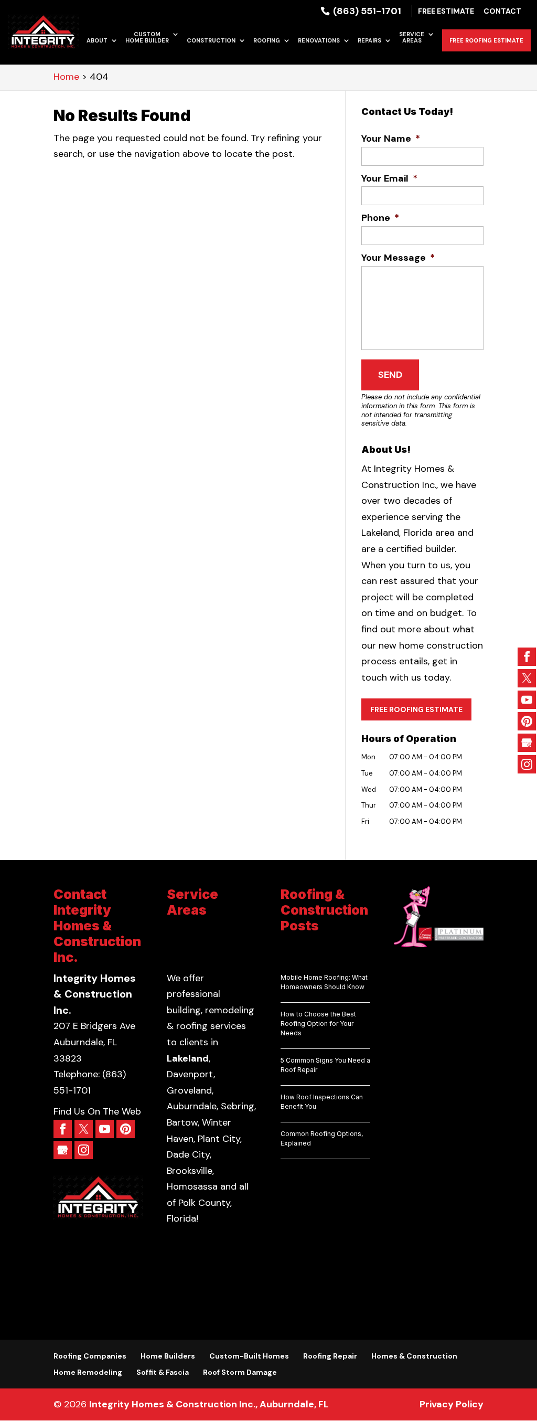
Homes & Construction (414, 1356)
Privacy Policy (452, 1404)
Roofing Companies (89, 1356)
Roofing (266, 40)
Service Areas (411, 37)
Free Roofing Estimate (486, 40)
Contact (502, 11)
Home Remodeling (87, 1372)
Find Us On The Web (97, 1111)
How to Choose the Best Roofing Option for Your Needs (318, 1023)
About (97, 40)
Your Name (390, 139)
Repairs (369, 40)
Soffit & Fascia (162, 1372)
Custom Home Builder (147, 37)
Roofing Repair (330, 1356)
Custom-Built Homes (249, 1356)
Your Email (389, 179)
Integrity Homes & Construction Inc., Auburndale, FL (209, 1404)
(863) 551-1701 (366, 11)
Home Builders (168, 1356)
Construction (211, 40)
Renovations (319, 40)
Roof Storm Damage (240, 1372)
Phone (380, 218)
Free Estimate (446, 11)
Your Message (398, 258)
